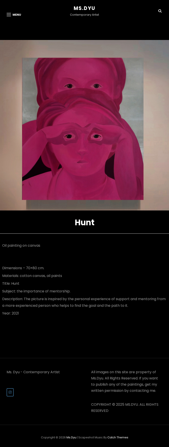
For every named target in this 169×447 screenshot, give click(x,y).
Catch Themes (117, 437)
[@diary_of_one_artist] (10, 392)
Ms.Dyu (84, 8)
